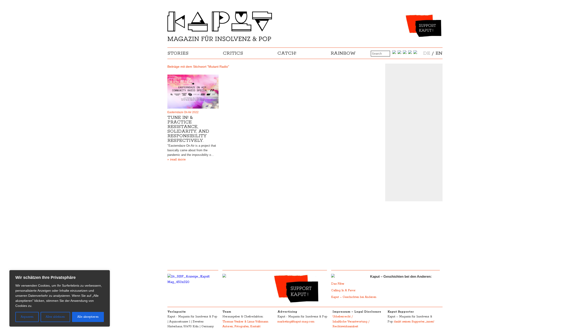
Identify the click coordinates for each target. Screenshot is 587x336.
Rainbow (343, 53)
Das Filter (338, 284)
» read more (176, 159)
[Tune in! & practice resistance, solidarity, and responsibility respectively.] (193, 92)
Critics (233, 53)
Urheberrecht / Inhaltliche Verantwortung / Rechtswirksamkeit (350, 321)
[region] (59, 298)
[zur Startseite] (219, 40)
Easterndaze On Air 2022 (183, 112)
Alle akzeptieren (88, 317)
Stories (177, 53)
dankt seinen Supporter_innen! (414, 322)
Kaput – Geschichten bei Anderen (353, 297)
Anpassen (27, 317)
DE (426, 53)
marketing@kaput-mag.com (295, 322)
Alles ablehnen (55, 317)
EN (439, 53)
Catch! (286, 53)
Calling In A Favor (343, 290)
